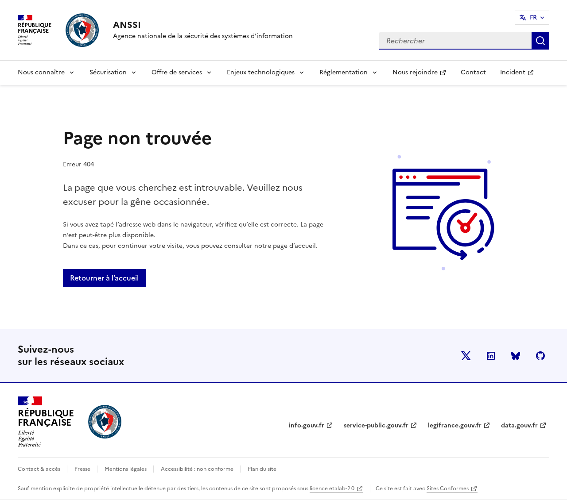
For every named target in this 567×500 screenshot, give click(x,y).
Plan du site (262, 469)
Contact (473, 72)
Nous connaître (41, 72)
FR (533, 17)
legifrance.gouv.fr (455, 425)
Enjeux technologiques (261, 72)
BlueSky (515, 356)
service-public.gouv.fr (376, 425)
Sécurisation (108, 72)
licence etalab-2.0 (332, 488)
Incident (520, 75)
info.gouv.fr (306, 425)
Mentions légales (126, 469)
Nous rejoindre (423, 75)
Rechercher (540, 41)
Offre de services (176, 72)
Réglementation (343, 72)
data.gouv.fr (519, 425)
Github (540, 356)
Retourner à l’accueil (104, 278)
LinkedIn (491, 356)
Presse (83, 469)
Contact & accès (40, 469)
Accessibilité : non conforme (198, 469)
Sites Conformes (448, 488)
